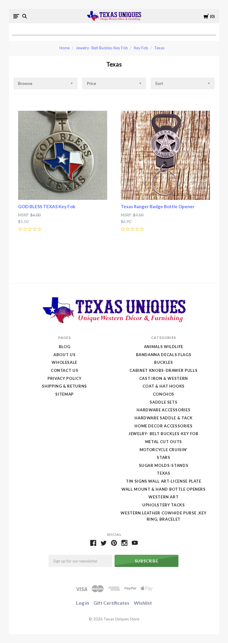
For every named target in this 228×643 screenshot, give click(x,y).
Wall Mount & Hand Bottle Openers (163, 489)
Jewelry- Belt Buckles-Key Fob (102, 47)
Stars (163, 457)
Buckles (163, 362)
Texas (159, 47)
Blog (64, 346)
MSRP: (24, 215)
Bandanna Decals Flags (163, 354)
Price (91, 83)
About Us (64, 354)
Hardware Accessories (163, 409)
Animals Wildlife (163, 346)
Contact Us (64, 370)
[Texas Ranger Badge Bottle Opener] (165, 155)
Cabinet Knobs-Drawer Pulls (163, 370)
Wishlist (143, 603)
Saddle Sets (163, 402)
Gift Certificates (111, 603)
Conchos (164, 394)
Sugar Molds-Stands (164, 465)
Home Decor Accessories (163, 426)
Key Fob (141, 47)
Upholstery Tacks (163, 505)
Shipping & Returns (64, 386)
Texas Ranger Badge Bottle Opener (157, 206)
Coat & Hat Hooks (163, 386)
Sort (159, 83)
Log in (82, 603)
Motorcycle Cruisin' (164, 449)
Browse (25, 83)
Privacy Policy (64, 378)
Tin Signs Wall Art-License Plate (163, 481)
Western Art (163, 497)
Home (64, 47)
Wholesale (64, 362)
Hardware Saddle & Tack (163, 417)
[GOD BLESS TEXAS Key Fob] (62, 155)
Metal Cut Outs (163, 441)
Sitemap (64, 394)
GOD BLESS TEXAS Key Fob (46, 206)
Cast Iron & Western (163, 378)
